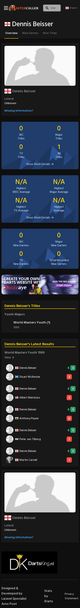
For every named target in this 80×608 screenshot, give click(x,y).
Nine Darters (30, 33)
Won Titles (50, 33)
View (7, 357)
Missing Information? (18, 110)
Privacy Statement (72, 596)
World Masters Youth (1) (31, 322)
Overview (11, 33)
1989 (16, 327)
